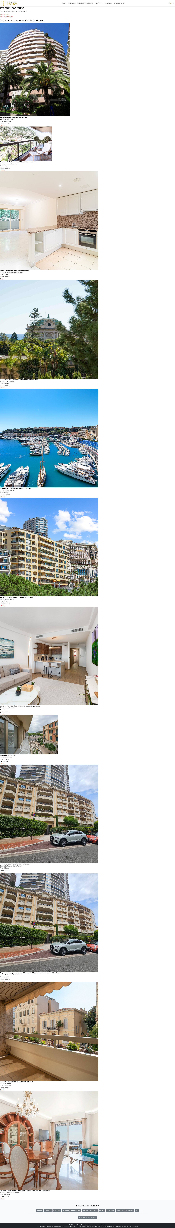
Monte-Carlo (130, 1210)
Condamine (56, 1210)
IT (173, 3)
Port (137, 1210)
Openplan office (119, 3)
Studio (64, 3)
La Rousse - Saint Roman (90, 1210)
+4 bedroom (108, 3)
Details (2, 125)
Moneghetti (120, 1210)
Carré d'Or (48, 1210)
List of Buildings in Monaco (88, 1217)
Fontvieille (66, 1210)
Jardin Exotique (75, 1210)
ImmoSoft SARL (78, 1225)
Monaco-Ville (110, 1210)
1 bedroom (71, 3)
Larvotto (101, 1210)
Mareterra (39, 1210)
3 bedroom (89, 3)
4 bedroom (99, 3)
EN (171, 3)
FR (169, 3)
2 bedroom (80, 3)
